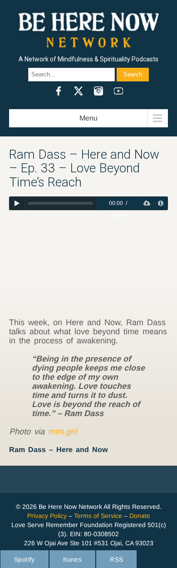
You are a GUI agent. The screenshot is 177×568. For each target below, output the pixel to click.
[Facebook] (58, 91)
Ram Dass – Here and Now (58, 449)
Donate (139, 515)
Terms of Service (98, 515)
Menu (88, 118)
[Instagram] (98, 91)
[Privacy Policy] (160, 203)
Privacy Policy (47, 515)
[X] (78, 91)
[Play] (17, 203)
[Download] (146, 203)
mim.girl (62, 431)
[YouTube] (118, 91)
